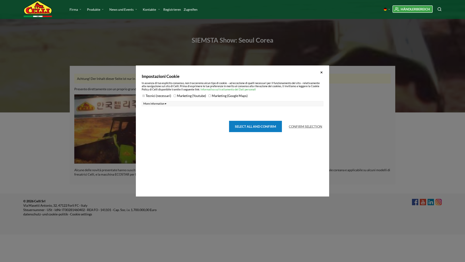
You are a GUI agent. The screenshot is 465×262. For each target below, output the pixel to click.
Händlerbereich (415, 9)
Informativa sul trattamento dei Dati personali (228, 89)
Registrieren (172, 9)
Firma (74, 9)
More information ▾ (154, 103)
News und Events (121, 9)
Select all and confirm (255, 126)
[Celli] (41, 9)
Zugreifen (190, 9)
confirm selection (305, 126)
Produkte (93, 9)
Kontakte (150, 9)
